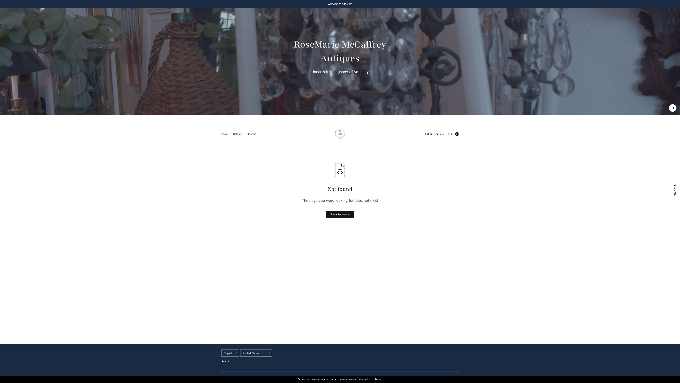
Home (224, 133)
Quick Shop (674, 191)
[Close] (676, 3)
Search (440, 134)
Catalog (237, 133)
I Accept (378, 379)
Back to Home (340, 214)
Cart (450, 133)
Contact (251, 133)
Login (428, 133)
